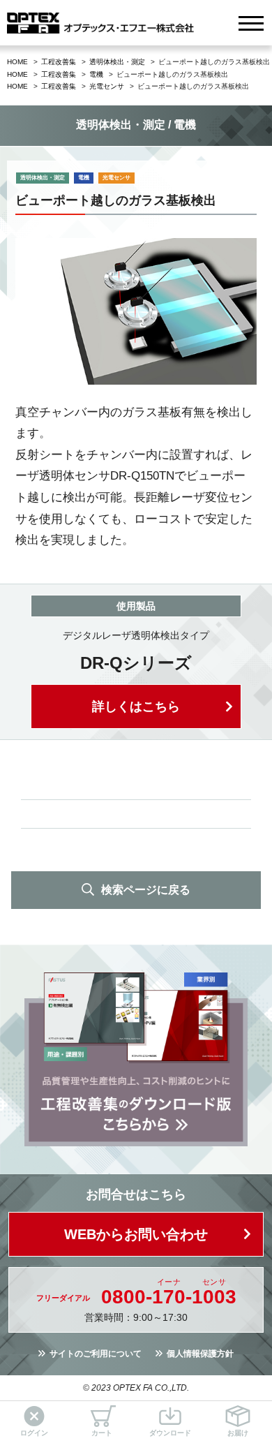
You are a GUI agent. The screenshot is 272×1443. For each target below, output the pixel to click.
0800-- (168, 1297)
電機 (96, 74)
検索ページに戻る (145, 890)
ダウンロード (170, 1433)
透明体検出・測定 (117, 62)
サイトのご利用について (96, 1354)
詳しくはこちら (136, 706)
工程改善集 (58, 62)
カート (101, 1433)
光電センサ (106, 86)
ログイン (34, 1433)
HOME (17, 62)
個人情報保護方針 (200, 1354)
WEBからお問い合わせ (136, 1234)
